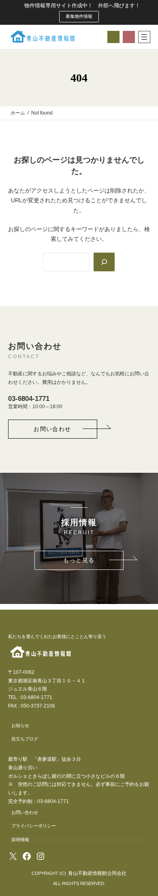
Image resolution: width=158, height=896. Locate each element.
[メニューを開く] (144, 37)
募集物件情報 (79, 16)
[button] (52, 429)
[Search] (104, 262)
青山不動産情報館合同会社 (97, 873)
